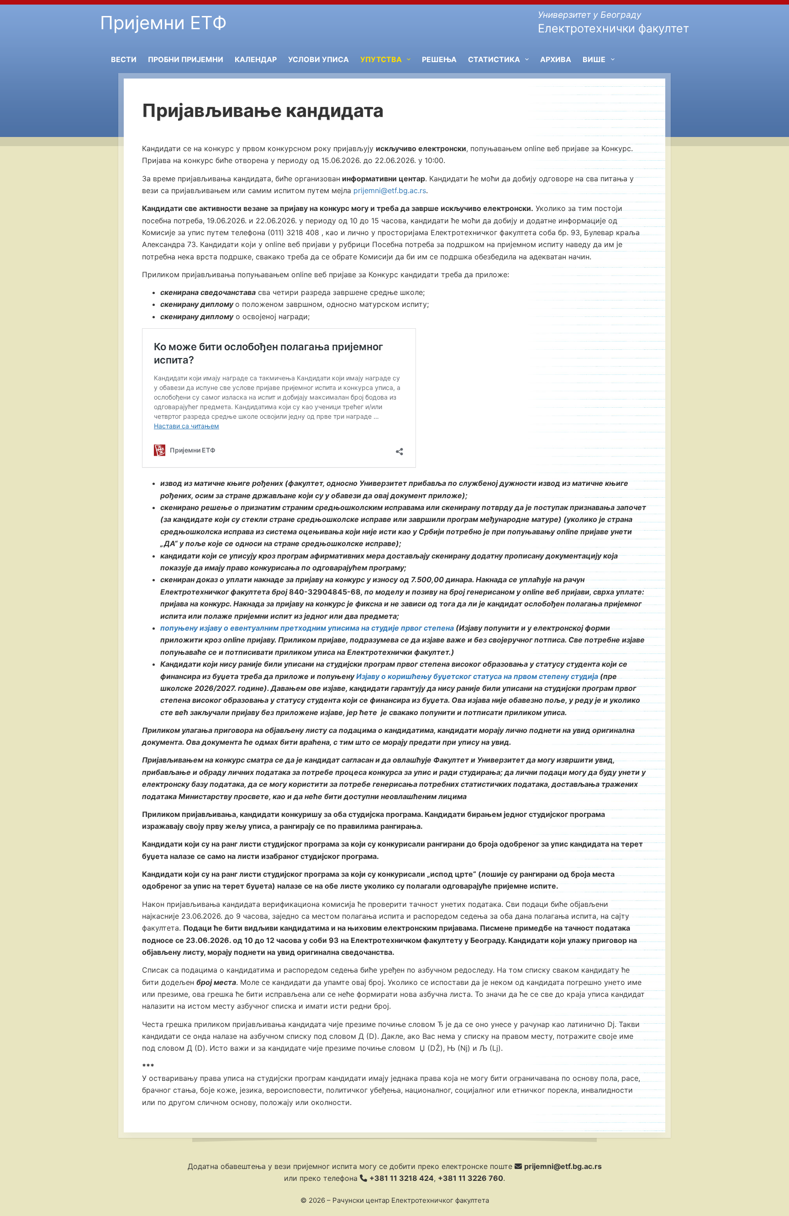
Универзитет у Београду (590, 15)
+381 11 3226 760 (470, 1178)
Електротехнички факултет (613, 28)
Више (594, 59)
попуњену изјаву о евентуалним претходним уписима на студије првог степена (307, 627)
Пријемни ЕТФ (163, 22)
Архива (555, 59)
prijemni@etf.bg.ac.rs (389, 190)
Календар (256, 59)
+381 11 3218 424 (401, 1178)
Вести (124, 59)
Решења (439, 59)
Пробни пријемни (185, 59)
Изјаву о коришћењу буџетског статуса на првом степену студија (477, 676)
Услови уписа (318, 59)
